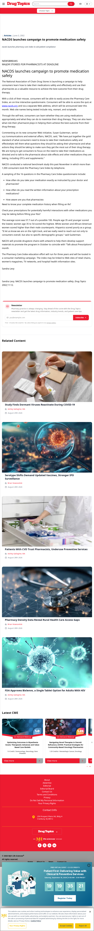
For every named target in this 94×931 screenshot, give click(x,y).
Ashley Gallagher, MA (16, 409)
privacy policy (51, 323)
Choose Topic (44, 11)
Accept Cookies (66, 926)
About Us (41, 862)
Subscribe (80, 317)
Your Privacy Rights (47, 803)
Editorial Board (47, 788)
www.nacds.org (10, 105)
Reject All (83, 926)
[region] (47, 919)
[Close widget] (89, 865)
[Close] (90, 911)
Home (30, 862)
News (51, 862)
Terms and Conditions (47, 794)
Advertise (47, 782)
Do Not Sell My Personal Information (47, 800)
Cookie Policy (36, 921)
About (47, 780)
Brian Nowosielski (15, 483)
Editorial (47, 785)
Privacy (47, 797)
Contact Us (47, 791)
